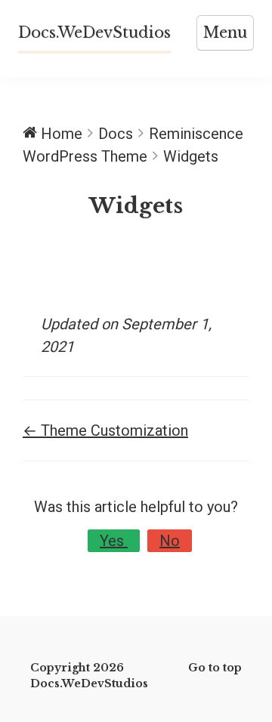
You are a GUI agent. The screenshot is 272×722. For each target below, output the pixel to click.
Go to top (215, 667)
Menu (225, 32)
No (169, 541)
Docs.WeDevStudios (94, 32)
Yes (114, 541)
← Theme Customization (105, 430)
